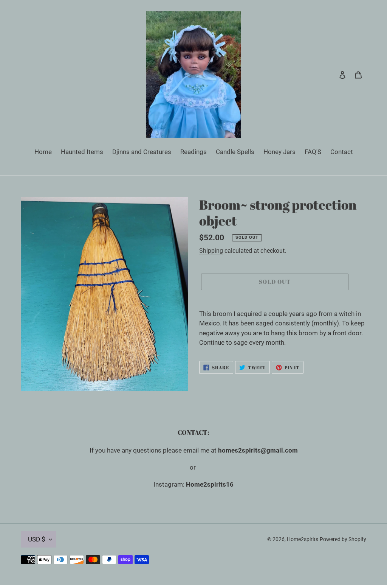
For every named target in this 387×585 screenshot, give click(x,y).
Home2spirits (302, 539)
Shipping (211, 250)
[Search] (332, 74)
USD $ (36, 539)
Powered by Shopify (343, 539)
